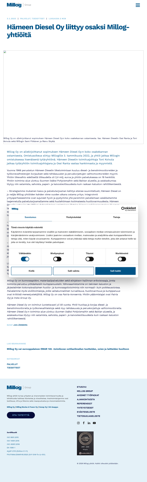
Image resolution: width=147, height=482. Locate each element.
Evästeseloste (86, 412)
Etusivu (81, 387)
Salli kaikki (115, 271)
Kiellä (31, 271)
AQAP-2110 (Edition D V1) (17, 451)
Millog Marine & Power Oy (27, 407)
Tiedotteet (13, 368)
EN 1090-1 (11, 448)
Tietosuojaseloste (88, 416)
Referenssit (84, 403)
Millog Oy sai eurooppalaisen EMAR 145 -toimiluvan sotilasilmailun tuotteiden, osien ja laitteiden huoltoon (68, 349)
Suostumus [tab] (30, 217)
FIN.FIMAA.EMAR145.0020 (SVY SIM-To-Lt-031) (26, 455)
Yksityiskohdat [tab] (73, 217)
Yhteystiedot (85, 408)
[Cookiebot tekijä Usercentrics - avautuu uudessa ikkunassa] (123, 209)
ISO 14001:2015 (13, 441)
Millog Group (85, 391)
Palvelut (12, 364)
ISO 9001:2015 (13, 437)
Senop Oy (43, 407)
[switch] (57, 259)
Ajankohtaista (86, 399)
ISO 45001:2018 (13, 444)
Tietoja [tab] (116, 217)
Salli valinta (73, 271)
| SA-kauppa (53, 407)
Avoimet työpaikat (88, 395)
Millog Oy (11, 407)
